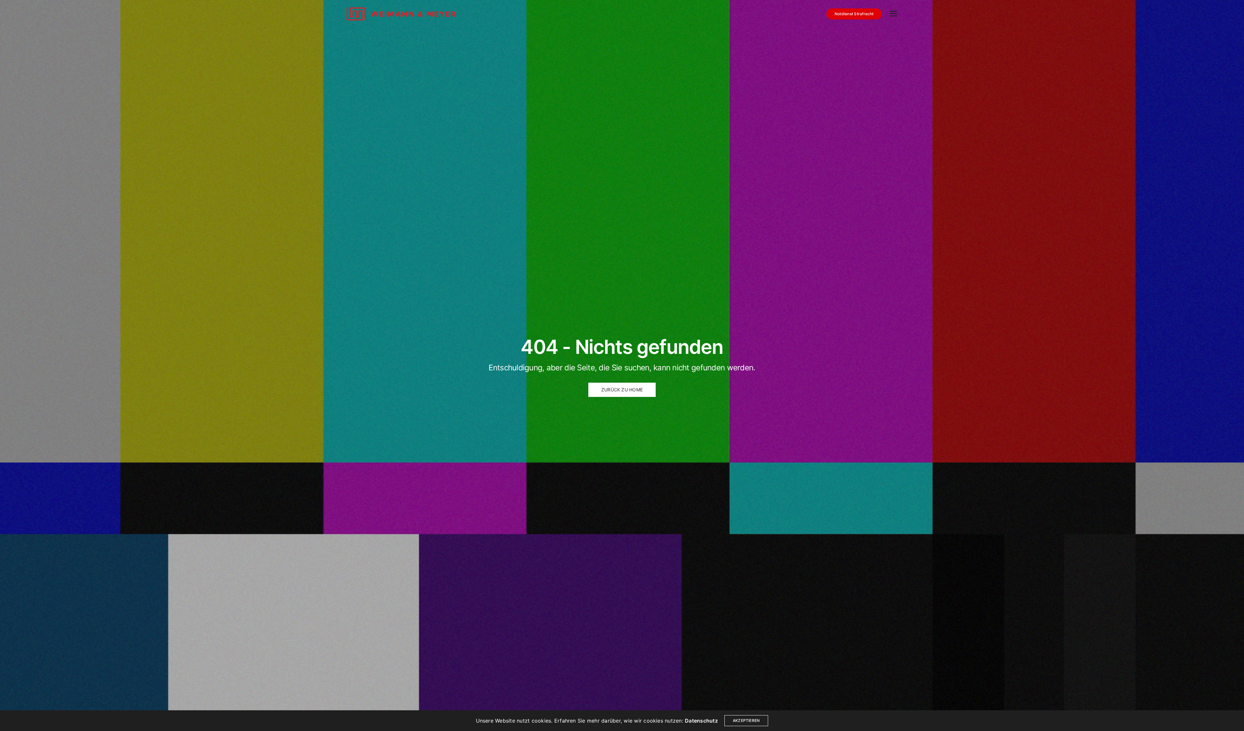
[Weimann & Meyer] (401, 13)
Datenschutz (701, 720)
